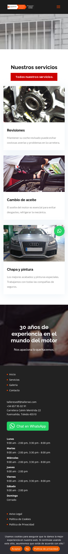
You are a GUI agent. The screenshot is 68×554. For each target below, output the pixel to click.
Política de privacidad (46, 548)
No (27, 548)
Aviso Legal (15, 513)
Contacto (14, 390)
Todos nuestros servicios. (34, 77)
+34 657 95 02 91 (16, 406)
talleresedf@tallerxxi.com (21, 402)
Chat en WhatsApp (31, 426)
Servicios (14, 379)
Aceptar (16, 548)
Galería (13, 385)
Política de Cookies (20, 519)
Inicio (12, 374)
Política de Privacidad (21, 524)
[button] (59, 231)
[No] (63, 543)
